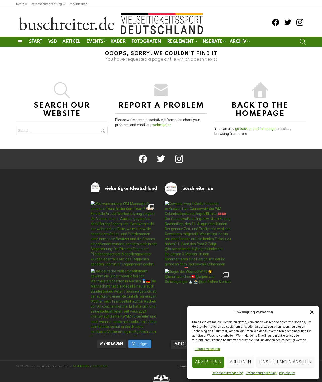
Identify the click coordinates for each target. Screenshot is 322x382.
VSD (52, 41)
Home (182, 366)
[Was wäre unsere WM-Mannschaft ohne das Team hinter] (124, 234)
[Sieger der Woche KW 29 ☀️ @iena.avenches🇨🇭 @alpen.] (198, 302)
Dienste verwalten (207, 349)
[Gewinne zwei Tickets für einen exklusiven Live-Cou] (198, 234)
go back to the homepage (255, 128)
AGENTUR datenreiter (90, 366)
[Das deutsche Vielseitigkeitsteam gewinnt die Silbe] (124, 302)
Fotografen (146, 41)
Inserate (211, 41)
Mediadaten (78, 4)
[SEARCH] (303, 42)
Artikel (71, 41)
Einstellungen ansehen (285, 362)
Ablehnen (240, 362)
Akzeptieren (208, 362)
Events (94, 41)
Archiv (238, 41)
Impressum (287, 373)
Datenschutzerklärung (227, 373)
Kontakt (21, 4)
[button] (311, 312)
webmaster (161, 125)
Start (35, 41)
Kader (118, 41)
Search (103, 131)
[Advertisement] (49, 255)
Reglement (180, 41)
